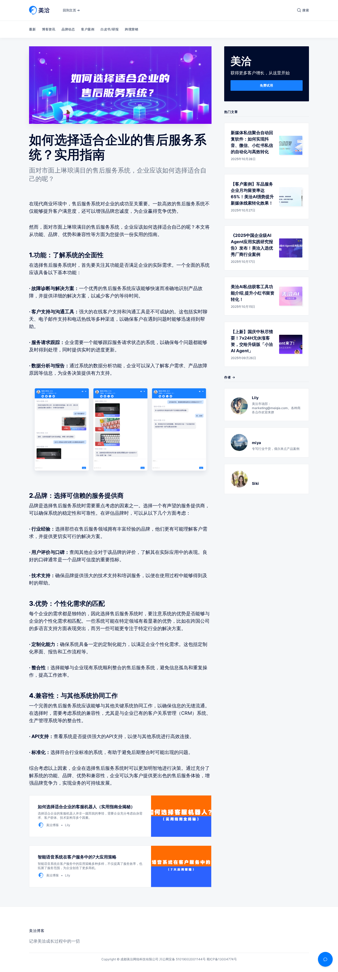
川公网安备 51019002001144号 (182, 959)
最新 (32, 29)
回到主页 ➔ (71, 10)
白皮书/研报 (110, 29)
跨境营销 (131, 29)
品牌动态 (68, 29)
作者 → (229, 377)
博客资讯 (48, 29)
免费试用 (266, 85)
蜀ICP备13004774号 (221, 959)
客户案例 (87, 29)
